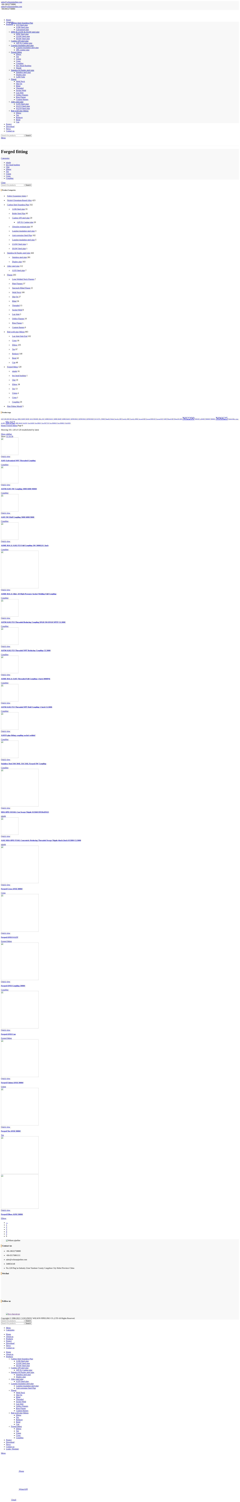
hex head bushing (19, 376)
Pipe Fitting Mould (14, 406)
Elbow (18, 54)
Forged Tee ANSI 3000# (11, 1131)
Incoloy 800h (134, 419)
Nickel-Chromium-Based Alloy (19, 200)
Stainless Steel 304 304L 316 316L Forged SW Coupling (23, 764)
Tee (17, 57)
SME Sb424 (19, 423)
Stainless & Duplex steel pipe (18, 253)
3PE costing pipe (22, 50)
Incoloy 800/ (126, 419)
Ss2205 (25, 423)
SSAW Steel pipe (23, 39)
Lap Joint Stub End (19, 336)
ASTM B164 (82, 419)
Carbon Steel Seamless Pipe (18, 205)
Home (3, 426)
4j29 (2, 419)
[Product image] (19, 1208)
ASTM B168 (90, 419)
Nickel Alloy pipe (233, 419)
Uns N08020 (53, 423)
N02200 (188, 418)
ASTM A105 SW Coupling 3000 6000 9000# (19, 489)
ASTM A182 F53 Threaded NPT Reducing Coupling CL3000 (25, 650)
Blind (18, 86)
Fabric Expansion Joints (16, 196)
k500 (165, 419)
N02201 (197, 419)
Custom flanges (22, 99)
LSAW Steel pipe (23, 36)
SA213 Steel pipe (23, 106)
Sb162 (10, 422)
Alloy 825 (41, 419)
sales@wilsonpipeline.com (11, 2)
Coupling (19, 63)
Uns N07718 (45, 423)
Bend (18, 120)
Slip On (19, 84)
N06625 (222, 418)
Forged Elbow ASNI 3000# (12, 1214)
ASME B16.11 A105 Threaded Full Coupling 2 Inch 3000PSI (25, 679)
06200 (27, 419)
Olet (14, 380)
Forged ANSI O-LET (9, 937)
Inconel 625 (159, 419)
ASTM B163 (74, 419)
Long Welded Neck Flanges (23, 279)
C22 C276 (97, 419)
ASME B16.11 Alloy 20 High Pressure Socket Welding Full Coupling (28, 594)
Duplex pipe (21, 75)
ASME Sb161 (49, 419)
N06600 (207, 419)
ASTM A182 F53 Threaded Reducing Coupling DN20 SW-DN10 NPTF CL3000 (33, 622)
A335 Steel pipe (22, 104)
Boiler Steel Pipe (18, 213)
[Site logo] (23, 16)
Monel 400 (170, 419)
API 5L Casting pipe (24, 43)
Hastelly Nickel (109, 419)
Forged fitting (12, 367)
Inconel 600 (142, 419)
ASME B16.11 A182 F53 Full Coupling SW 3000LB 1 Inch (24, 545)
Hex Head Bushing (23, 66)
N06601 (212, 419)
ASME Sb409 (58, 419)
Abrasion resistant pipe (21, 227)
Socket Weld (21, 90)
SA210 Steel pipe (23, 108)
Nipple (18, 68)
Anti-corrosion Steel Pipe (22, 235)
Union (18, 59)
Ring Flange (21, 97)
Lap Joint (19, 93)
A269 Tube (20, 77)
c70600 (102, 419)
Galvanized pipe (22, 30)
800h (19, 419)
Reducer (19, 117)
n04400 (202, 419)
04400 (23, 419)
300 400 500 (8, 419)
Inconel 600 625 (151, 419)
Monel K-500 (178, 419)
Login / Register (12, 1449)
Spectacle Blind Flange (21, 288)
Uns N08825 (61, 423)
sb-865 (3, 423)
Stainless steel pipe (23, 72)
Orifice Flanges (22, 95)
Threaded (20, 88)
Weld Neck (20, 81)
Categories (5, 158)
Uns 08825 (38, 423)
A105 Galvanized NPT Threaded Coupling (18, 461)
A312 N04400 (34, 419)
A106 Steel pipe (22, 27)
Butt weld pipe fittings (16, 332)
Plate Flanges (17, 284)
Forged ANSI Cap (8, 1034)
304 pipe (14, 419)
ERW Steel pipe (22, 34)
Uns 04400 (31, 423)
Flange (9, 275)
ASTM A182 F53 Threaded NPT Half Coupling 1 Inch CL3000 (26, 707)
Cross (18, 61)
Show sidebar (6, 434)
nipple (14, 371)
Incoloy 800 (118, 419)
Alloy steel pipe (13, 266)
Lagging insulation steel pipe (27, 48)
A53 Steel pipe (22, 25)
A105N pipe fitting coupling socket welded (18, 735)
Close (3, 183)
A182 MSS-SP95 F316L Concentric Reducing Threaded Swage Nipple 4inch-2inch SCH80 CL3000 (41, 840)
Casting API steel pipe (21, 218)
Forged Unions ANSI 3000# (12, 1083)
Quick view (5, 456)
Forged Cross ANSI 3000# (11, 889)
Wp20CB (67, 423)
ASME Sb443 (66, 419)
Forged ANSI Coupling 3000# (13, 986)
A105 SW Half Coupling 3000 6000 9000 (17, 517)
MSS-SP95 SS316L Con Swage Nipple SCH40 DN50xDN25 (25, 812)
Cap (17, 122)
